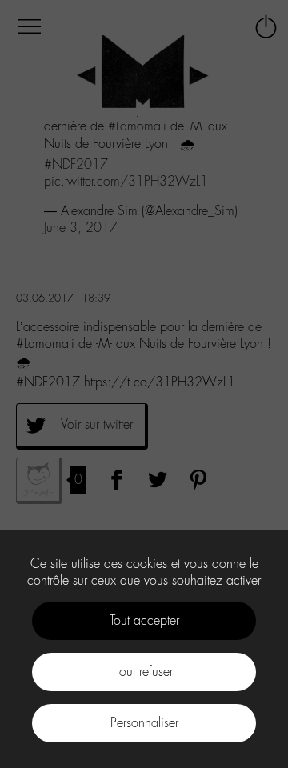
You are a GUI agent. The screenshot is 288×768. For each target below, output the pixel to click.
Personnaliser (144, 722)
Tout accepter (144, 620)
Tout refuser (144, 671)
